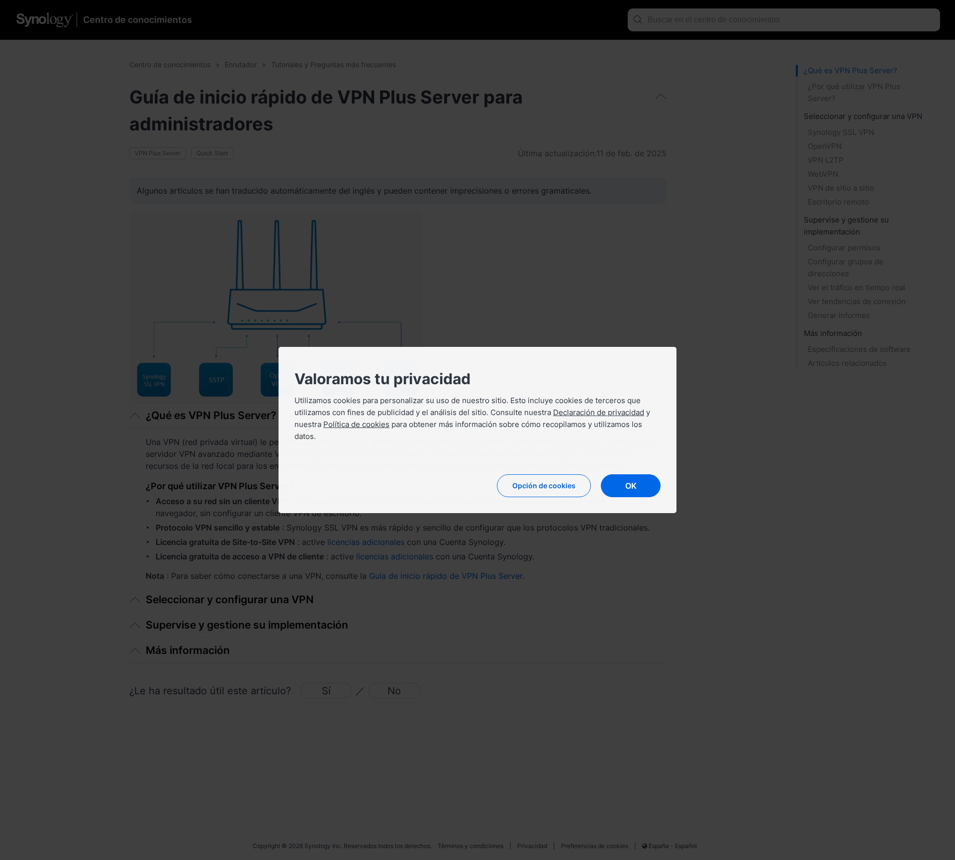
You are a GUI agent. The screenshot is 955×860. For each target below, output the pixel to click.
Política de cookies (356, 424)
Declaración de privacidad (598, 412)
